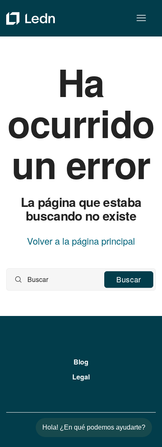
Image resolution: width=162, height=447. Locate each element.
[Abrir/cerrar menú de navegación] (141, 18)
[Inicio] (30, 18)
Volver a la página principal (81, 241)
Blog (81, 362)
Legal (81, 376)
